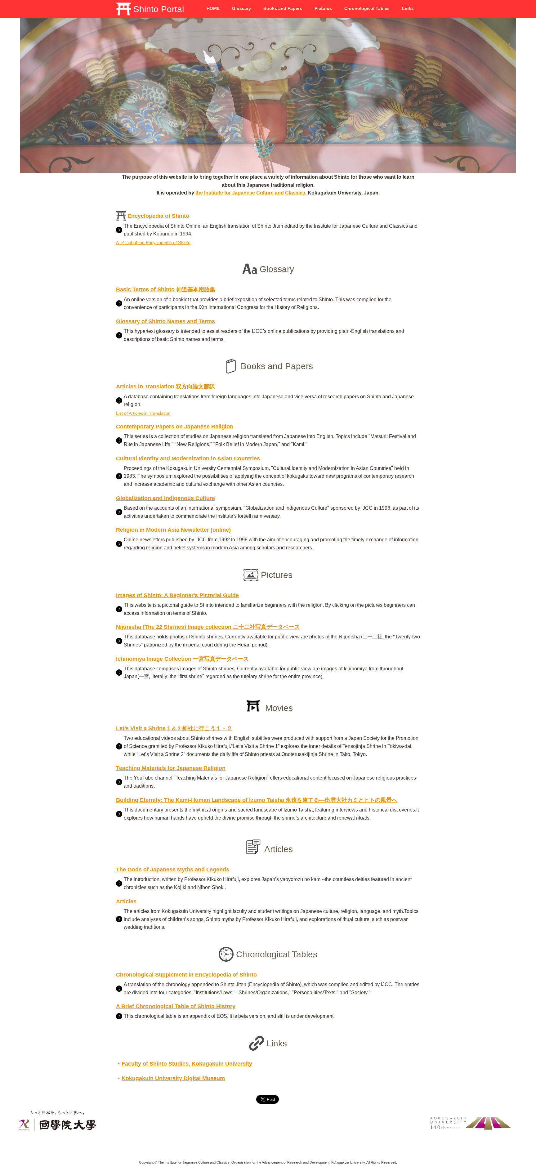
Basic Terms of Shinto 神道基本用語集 (165, 289)
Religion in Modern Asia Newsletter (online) (173, 530)
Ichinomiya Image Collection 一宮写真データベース (182, 659)
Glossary (241, 8)
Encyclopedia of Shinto (158, 216)
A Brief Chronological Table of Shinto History (175, 1006)
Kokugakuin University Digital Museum (173, 1078)
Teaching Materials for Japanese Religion (171, 768)
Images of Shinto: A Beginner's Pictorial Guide (177, 595)
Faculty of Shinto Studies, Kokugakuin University (187, 1064)
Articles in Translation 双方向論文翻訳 (165, 386)
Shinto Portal (157, 9)
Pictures (323, 8)
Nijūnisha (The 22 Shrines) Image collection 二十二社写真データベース (208, 627)
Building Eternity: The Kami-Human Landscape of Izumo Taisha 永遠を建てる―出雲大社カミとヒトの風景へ (256, 800)
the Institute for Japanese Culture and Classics (250, 192)
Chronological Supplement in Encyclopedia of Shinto (186, 975)
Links (408, 8)
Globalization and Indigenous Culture (165, 498)
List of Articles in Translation (143, 413)
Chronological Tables (367, 8)
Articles (126, 901)
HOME (213, 8)
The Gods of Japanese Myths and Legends (172, 869)
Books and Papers (282, 8)
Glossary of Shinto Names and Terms (165, 321)
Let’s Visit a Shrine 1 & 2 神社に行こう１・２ (174, 728)
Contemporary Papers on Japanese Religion (174, 426)
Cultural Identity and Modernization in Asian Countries (188, 458)
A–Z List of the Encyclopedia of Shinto (153, 242)
